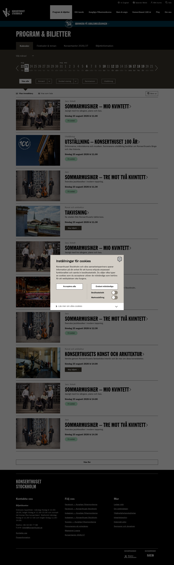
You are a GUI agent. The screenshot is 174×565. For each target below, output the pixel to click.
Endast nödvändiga (104, 286)
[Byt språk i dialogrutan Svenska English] (119, 259)
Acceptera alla (69, 286)
